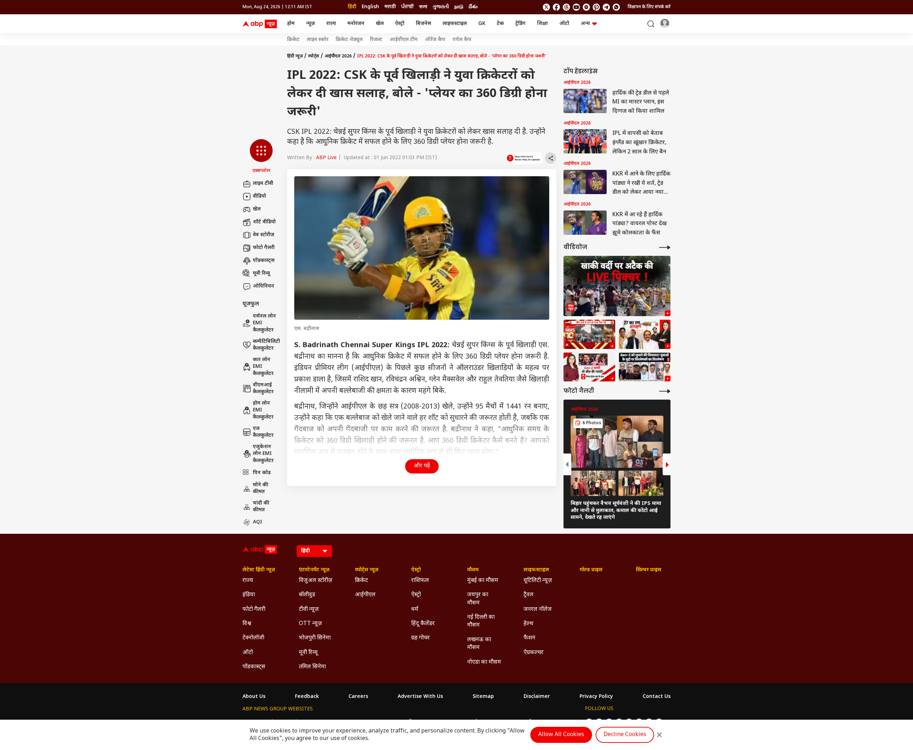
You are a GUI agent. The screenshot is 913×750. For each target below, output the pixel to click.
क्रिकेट (293, 39)
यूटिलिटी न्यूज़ (538, 580)
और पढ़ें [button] (422, 466)
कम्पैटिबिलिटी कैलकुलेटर (266, 345)
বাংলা (423, 7)
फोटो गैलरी (264, 247)
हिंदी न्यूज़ (295, 56)
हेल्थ (529, 624)
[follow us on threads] (566, 7)
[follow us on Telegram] (606, 7)
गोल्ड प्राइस (591, 570)
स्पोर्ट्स (313, 56)
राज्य (331, 23)
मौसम (473, 570)
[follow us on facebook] (556, 7)
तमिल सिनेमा (312, 667)
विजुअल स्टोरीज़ (315, 580)
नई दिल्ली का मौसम (481, 621)
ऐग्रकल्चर (534, 653)
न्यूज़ (310, 23)
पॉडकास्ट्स (264, 260)
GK (481, 23)
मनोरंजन (355, 23)
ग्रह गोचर (420, 638)
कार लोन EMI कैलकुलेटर (263, 366)
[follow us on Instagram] (586, 7)
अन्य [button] (585, 23)
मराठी (390, 7)
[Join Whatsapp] (616, 7)
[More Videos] (664, 247)
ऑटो (564, 23)
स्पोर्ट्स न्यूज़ (366, 570)
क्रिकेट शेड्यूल (349, 39)
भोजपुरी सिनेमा (315, 638)
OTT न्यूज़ (310, 624)
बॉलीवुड (307, 595)
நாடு (458, 7)
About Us (254, 696)
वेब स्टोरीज (263, 235)
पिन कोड (262, 473)
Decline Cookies (624, 735)
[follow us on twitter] (546, 7)
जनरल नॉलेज (538, 609)
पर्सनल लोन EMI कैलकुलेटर (264, 323)
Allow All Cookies (561, 735)
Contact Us (656, 696)
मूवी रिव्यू (261, 273)
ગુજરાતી (441, 7)
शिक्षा (542, 23)
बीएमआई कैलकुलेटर (263, 389)
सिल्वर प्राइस (648, 570)
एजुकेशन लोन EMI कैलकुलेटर (263, 454)
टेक (500, 23)
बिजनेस (423, 23)
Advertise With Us (420, 696)
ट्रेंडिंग (520, 23)
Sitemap (483, 696)
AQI (257, 522)
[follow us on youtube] (576, 7)
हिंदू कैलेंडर (423, 624)
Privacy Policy (596, 696)
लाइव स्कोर (317, 39)
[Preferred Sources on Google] (523, 158)
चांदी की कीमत (261, 507)
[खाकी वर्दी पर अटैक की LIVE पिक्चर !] (616, 286)
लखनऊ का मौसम (479, 644)
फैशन (529, 638)
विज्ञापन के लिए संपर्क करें (649, 7)
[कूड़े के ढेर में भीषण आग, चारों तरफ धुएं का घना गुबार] (589, 334)
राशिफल (420, 580)
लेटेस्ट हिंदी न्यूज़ (259, 570)
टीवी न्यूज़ (309, 609)
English (370, 7)
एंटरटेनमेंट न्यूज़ (314, 570)
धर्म (414, 609)
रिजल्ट (376, 39)
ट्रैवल (529, 595)
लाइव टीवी (263, 183)
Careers (358, 696)
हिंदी (352, 7)
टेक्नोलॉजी (253, 638)
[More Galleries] (664, 391)
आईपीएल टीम (403, 39)
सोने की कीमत (260, 489)
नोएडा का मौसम (484, 662)
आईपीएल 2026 (338, 56)
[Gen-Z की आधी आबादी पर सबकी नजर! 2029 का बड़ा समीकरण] (589, 367)
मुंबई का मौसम (482, 580)
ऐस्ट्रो (399, 23)
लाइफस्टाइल (455, 23)
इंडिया (249, 595)
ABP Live (326, 157)
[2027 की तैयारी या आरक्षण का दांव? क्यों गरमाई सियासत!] (644, 334)
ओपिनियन (263, 286)
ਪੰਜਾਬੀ (407, 7)
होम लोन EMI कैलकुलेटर (263, 410)
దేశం (473, 7)
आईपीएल (365, 595)
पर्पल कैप (462, 39)
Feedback (307, 696)
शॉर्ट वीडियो (264, 222)
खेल (380, 23)
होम (291, 23)
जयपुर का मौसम (477, 599)
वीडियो (259, 196)
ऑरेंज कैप (435, 39)
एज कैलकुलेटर (263, 432)
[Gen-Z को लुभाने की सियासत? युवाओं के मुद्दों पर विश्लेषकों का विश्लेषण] (644, 367)
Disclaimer (537, 696)
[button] (261, 156)
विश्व (247, 624)
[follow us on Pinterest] (596, 7)
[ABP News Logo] (261, 24)
